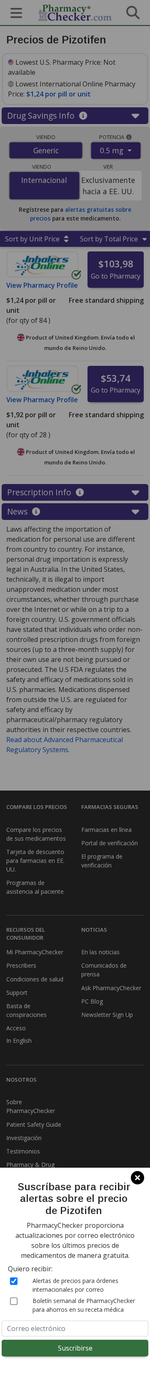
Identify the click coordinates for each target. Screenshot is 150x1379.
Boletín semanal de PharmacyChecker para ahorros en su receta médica (83, 1305)
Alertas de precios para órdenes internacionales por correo (75, 1285)
